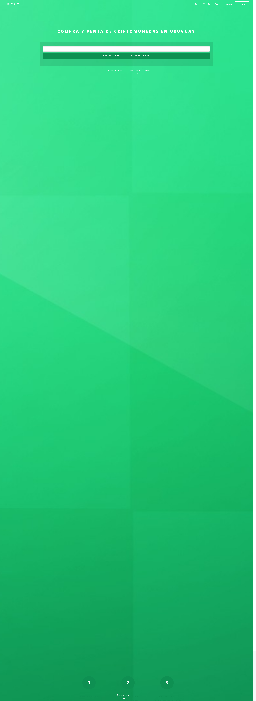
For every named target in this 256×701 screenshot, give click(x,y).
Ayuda (218, 4)
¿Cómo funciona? (115, 70)
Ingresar (228, 4)
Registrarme (242, 4)
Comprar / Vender (203, 4)
